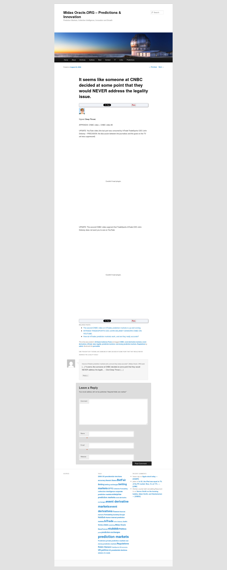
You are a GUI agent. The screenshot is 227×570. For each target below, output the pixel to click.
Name (84, 434)
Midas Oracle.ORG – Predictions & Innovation (92, 14)
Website (83, 456)
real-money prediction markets (126, 344)
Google (122, 514)
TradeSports (115, 547)
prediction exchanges (110, 532)
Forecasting (108, 514)
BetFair (121, 480)
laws (94, 344)
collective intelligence (106, 491)
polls (99, 532)
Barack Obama (111, 480)
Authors (92, 60)
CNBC (122, 342)
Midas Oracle (120, 524)
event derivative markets (133, 342)
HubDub (101, 517)
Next (161, 67)
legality (99, 344)
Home (66, 60)
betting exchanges (111, 484)
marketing (112, 525)
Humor (108, 517)
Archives (82, 60)
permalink (96, 346)
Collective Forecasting (121, 489)
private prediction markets (115, 541)
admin (81, 346)
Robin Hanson (104, 546)
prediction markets (108, 344)
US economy (123, 547)
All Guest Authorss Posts (103, 342)
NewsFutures (102, 529)
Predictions (130, 60)
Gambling (116, 515)
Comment (84, 401)
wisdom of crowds (104, 553)
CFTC (110, 488)
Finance (116, 511)
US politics (103, 550)
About (74, 60)
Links (121, 60)
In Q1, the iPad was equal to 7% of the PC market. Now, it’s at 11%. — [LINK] (147, 483)
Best (99, 60)
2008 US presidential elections (110, 476)
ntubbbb (113, 528)
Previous (153, 67)
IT (115, 60)
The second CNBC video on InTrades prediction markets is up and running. (112, 328)
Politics (122, 528)
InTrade (89, 344)
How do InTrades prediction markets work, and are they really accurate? (111, 336)
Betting (101, 484)
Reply (85, 375)
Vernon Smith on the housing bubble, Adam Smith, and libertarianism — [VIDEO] (147, 493)
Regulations (141, 344)
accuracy (101, 480)
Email (84, 445)
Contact (108, 60)
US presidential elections (118, 550)
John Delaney (118, 521)
